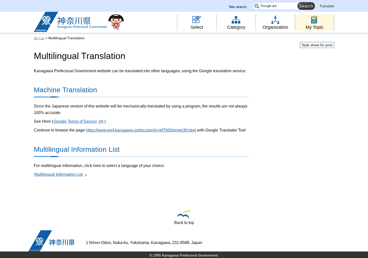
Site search (238, 7)
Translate (326, 6)
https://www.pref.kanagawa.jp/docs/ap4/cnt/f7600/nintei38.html (141, 130)
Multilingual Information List (58, 174)
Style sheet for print (317, 45)
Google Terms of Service (75, 121)
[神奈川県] (51, 241)
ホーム (39, 38)
